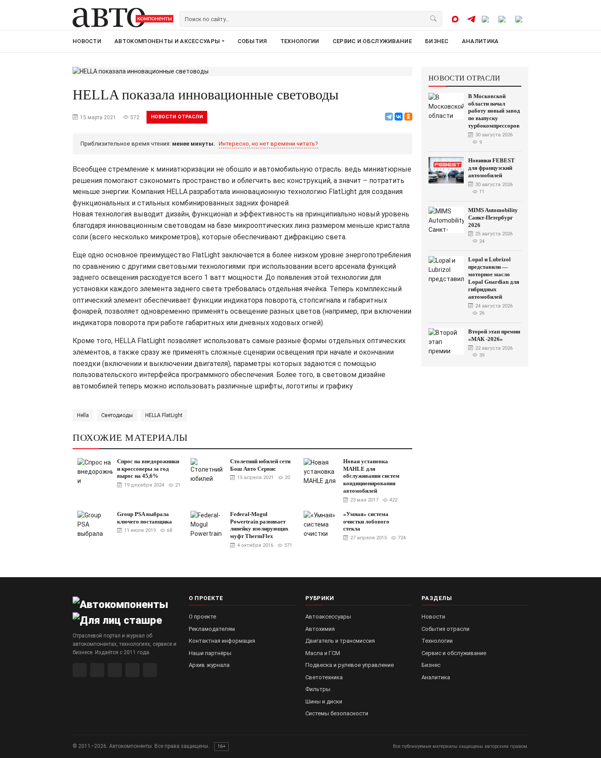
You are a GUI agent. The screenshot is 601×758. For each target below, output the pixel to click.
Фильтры (317, 689)
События (252, 41)
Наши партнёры (210, 653)
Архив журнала (209, 665)
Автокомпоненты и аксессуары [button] (167, 41)
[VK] (115, 670)
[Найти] (433, 19)
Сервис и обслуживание (372, 41)
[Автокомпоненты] (123, 17)
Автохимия (320, 629)
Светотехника (324, 677)
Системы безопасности (336, 713)
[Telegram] (389, 117)
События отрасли (445, 629)
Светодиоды (117, 415)
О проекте (202, 616)
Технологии (299, 41)
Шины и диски (323, 701)
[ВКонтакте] (399, 117)
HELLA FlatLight (164, 415)
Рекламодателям (212, 629)
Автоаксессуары (328, 616)
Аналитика (480, 41)
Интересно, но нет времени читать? (268, 143)
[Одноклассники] (408, 117)
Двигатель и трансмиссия (340, 640)
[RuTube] (80, 670)
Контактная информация (222, 640)
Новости (87, 41)
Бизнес (437, 41)
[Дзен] (132, 670)
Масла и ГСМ (322, 653)
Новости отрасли (177, 117)
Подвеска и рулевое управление (349, 665)
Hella (83, 415)
